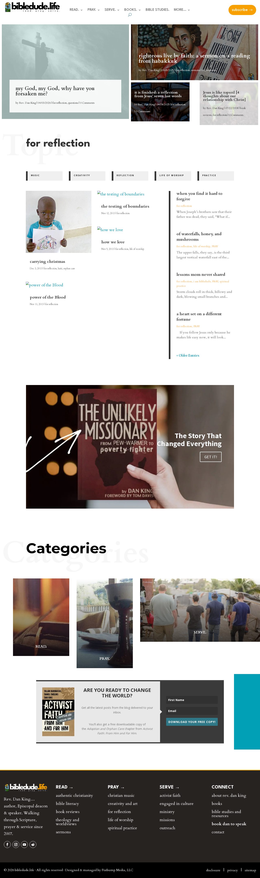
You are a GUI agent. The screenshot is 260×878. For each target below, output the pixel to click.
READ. (74, 10)
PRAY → (116, 787)
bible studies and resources (226, 814)
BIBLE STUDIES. (157, 10)
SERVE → (170, 787)
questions (73, 103)
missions (167, 820)
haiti (60, 268)
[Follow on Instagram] (15, 844)
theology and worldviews (67, 822)
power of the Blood (48, 297)
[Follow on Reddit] (32, 844)
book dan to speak (229, 824)
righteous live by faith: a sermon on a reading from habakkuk (194, 58)
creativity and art (123, 803)
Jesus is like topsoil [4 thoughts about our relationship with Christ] (224, 96)
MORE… (180, 10)
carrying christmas (47, 261)
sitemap (250, 870)
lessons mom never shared (201, 274)
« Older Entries (188, 355)
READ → (65, 787)
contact (218, 832)
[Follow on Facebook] (7, 844)
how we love (113, 242)
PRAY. (92, 10)
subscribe (240, 10)
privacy (232, 870)
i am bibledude (202, 281)
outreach (167, 828)
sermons (195, 70)
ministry (167, 811)
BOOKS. (130, 10)
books (217, 803)
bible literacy (67, 803)
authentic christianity (74, 795)
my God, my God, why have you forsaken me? (55, 91)
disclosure (213, 870)
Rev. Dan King (27, 103)
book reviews (67, 811)
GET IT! (210, 456)
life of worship (137, 249)
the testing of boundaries (125, 206)
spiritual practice (122, 828)
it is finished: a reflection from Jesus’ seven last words (158, 94)
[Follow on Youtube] (24, 844)
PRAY (215, 246)
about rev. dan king (229, 795)
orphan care (69, 268)
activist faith (170, 795)
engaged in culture (177, 803)
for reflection (60, 103)
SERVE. (110, 10)
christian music (121, 795)
